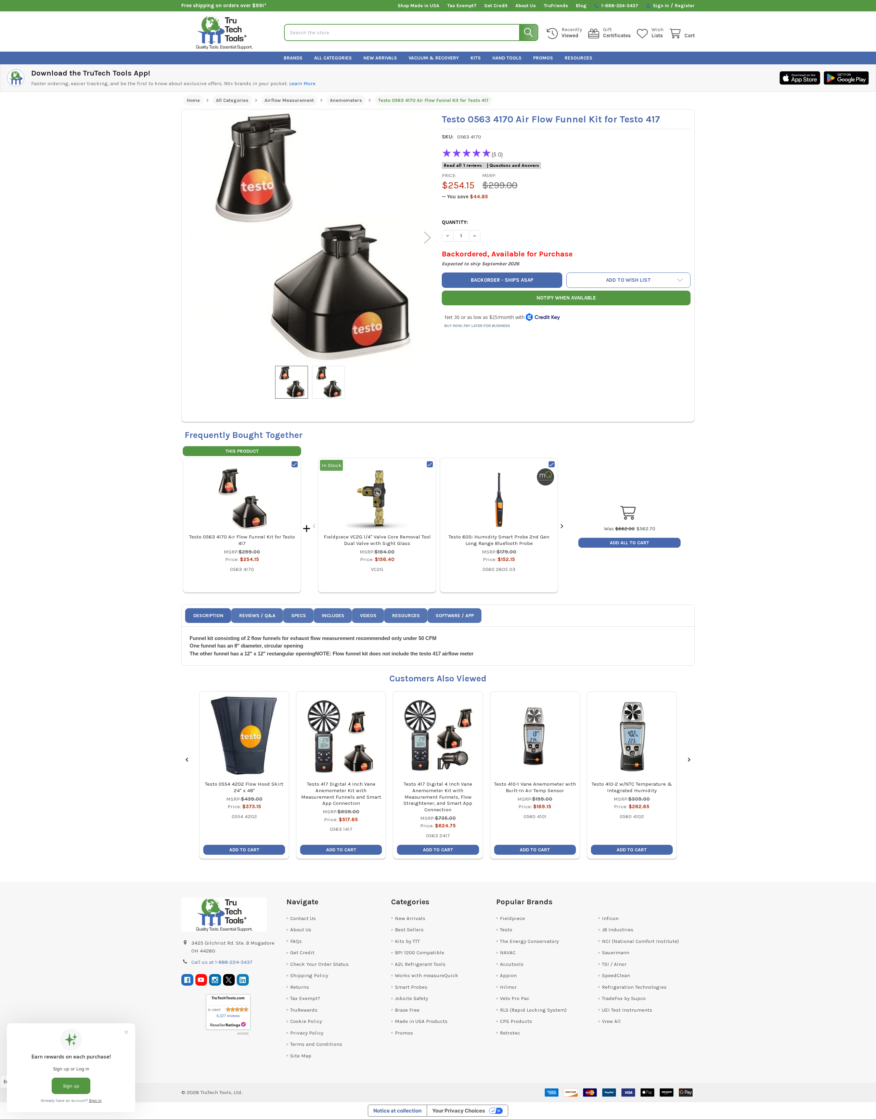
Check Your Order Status (319, 964)
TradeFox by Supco (624, 998)
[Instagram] (215, 980)
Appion (508, 975)
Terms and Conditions (316, 1044)
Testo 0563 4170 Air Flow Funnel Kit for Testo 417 (242, 540)
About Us (525, 6)
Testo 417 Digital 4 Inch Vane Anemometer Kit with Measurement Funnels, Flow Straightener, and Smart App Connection (437, 797)
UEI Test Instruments (627, 1010)
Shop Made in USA (418, 6)
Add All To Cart (629, 543)
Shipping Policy (309, 975)
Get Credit (495, 6)
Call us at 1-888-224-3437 (222, 962)
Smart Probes (411, 987)
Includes (333, 615)
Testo (506, 930)
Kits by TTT (407, 941)
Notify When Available (566, 298)
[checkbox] (295, 464)
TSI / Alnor (614, 964)
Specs (298, 615)
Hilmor (508, 987)
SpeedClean (616, 975)
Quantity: (455, 222)
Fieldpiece (512, 918)
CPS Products (516, 1021)
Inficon (610, 918)
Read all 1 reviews (463, 165)
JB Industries (617, 930)
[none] (310, 237)
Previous (192, 237)
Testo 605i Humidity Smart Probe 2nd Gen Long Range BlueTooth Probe (499, 540)
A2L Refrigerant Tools (420, 964)
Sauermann (615, 952)
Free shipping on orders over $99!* (223, 5)
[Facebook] (187, 980)
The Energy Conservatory (529, 941)
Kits (476, 58)
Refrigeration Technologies (634, 987)
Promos (543, 58)
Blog (581, 6)
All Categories (333, 58)
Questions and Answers (514, 165)
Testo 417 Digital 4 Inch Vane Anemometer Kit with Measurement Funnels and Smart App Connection (341, 793)
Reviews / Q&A (257, 615)
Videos (368, 615)
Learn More (302, 83)
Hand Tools (506, 58)
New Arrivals (380, 58)
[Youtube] (201, 980)
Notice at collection (397, 1110)
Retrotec (510, 1033)
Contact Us (303, 918)
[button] (628, 280)
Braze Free (407, 1010)
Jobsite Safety (411, 998)
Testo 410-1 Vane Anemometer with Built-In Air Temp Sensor (535, 787)
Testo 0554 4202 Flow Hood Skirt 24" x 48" (244, 787)
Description (208, 615)
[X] (229, 980)
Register (685, 6)
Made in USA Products (421, 1021)
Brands (293, 58)
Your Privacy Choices (458, 1110)
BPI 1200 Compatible (419, 952)
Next (427, 237)
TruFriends (556, 6)
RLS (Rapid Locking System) (533, 1010)
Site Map (300, 1056)
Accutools (512, 964)
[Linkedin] (243, 980)
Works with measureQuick (426, 975)
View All (611, 1021)
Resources (578, 58)
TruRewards (304, 1010)
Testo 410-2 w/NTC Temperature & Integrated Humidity (632, 787)
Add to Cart (244, 850)
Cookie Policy (306, 1021)
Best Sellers (409, 930)
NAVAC (508, 952)
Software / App (455, 615)
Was (619, 528)
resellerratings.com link (228, 1024)
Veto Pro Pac (514, 998)
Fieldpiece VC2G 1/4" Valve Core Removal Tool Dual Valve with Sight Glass (377, 540)
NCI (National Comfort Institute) (640, 941)
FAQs (296, 941)
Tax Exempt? (461, 6)
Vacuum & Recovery (434, 58)
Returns (299, 987)
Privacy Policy (306, 1033)
